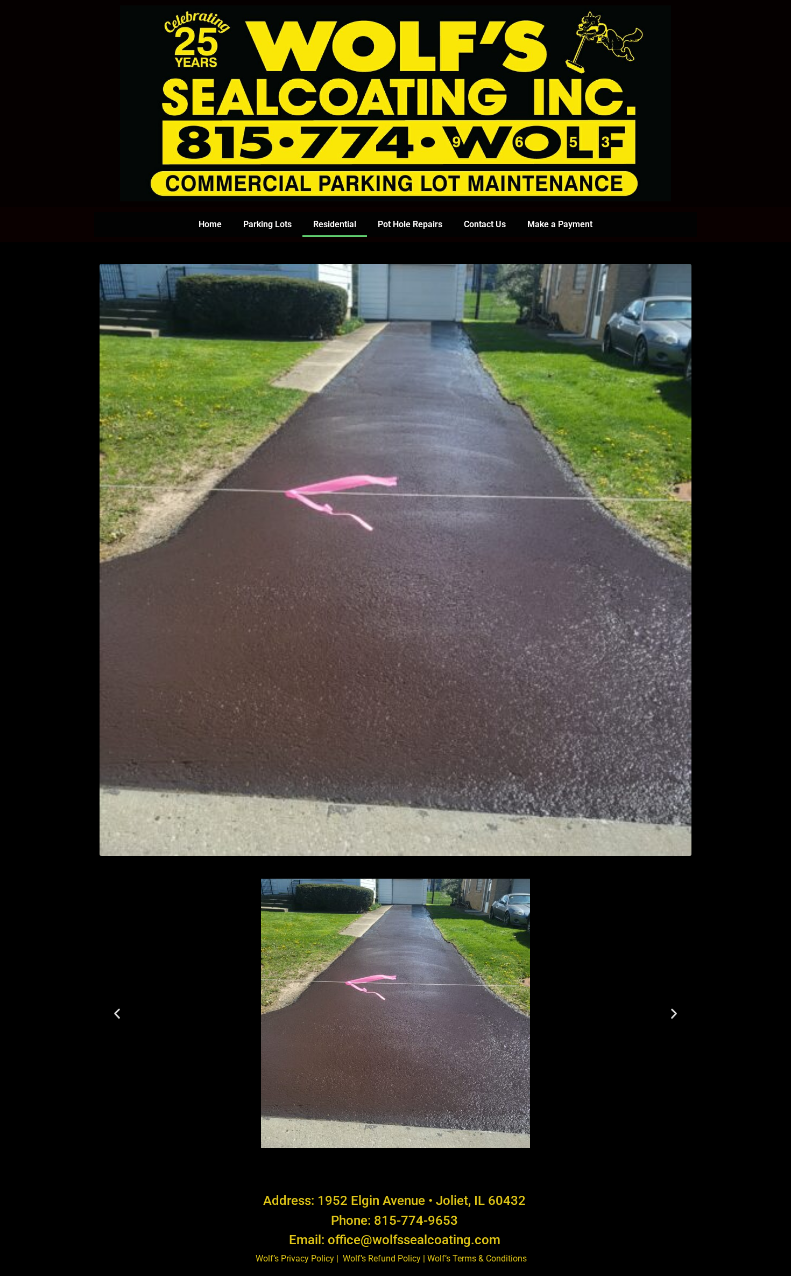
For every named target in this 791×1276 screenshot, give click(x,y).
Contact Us (485, 224)
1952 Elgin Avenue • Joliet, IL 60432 (421, 1200)
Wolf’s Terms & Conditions (478, 1258)
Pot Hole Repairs (410, 224)
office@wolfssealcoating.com (414, 1239)
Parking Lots (267, 224)
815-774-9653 (416, 1220)
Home (210, 224)
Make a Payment (559, 224)
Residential (334, 224)
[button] (117, 1013)
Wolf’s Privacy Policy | (298, 1258)
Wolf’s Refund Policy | (385, 1258)
